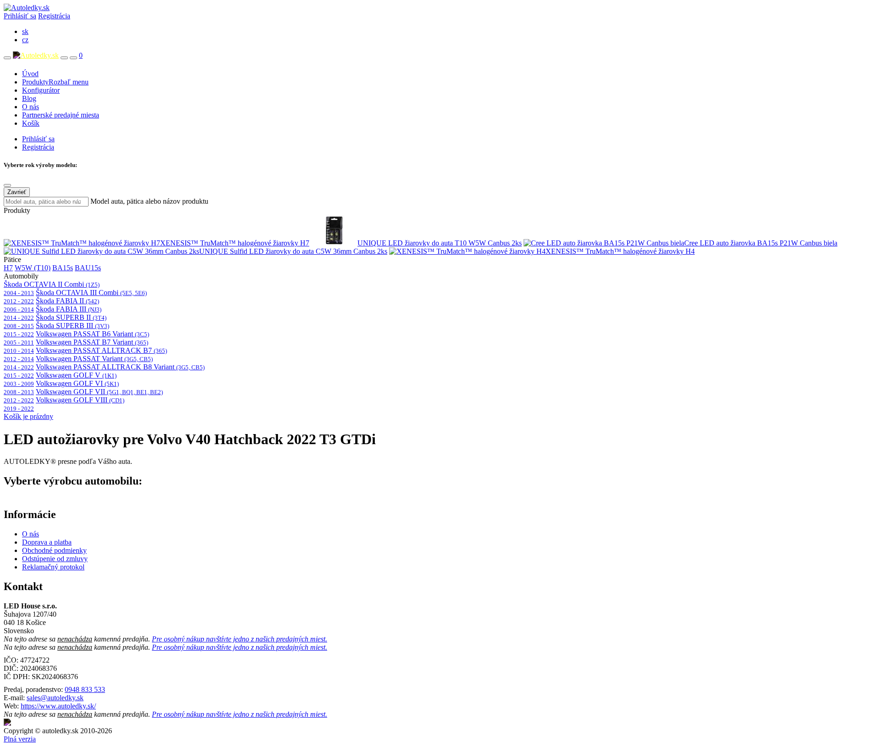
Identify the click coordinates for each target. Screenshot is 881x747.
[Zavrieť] (7, 185)
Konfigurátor (41, 90)
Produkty (55, 82)
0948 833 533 (85, 689)
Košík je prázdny (28, 416)
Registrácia (54, 16)
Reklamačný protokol (53, 567)
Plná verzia (20, 739)
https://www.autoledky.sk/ (58, 706)
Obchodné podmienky (54, 550)
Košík (30, 123)
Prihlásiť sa (20, 16)
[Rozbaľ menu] (7, 57)
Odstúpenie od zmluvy (55, 559)
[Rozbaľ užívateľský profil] (73, 57)
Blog (29, 98)
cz (25, 40)
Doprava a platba (47, 542)
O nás (30, 107)
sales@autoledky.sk (55, 698)
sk (25, 31)
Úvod (30, 74)
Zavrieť (16, 192)
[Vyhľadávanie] (64, 57)
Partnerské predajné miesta (60, 115)
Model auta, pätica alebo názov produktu (149, 201)
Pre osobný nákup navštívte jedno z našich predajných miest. (239, 639)
